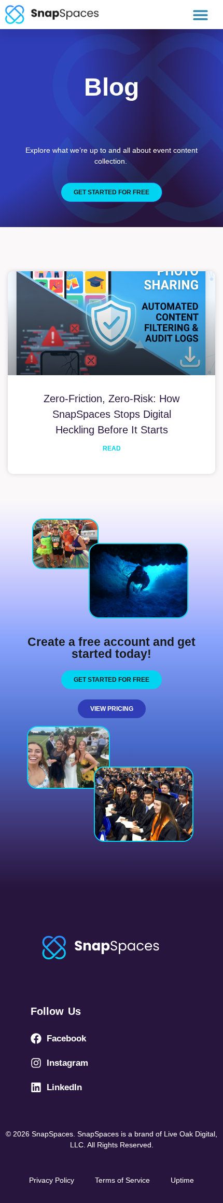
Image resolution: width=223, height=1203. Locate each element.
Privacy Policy (51, 1180)
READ (112, 448)
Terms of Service (122, 1180)
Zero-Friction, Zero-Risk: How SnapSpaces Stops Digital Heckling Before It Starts (111, 414)
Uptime (182, 1180)
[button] (201, 15)
